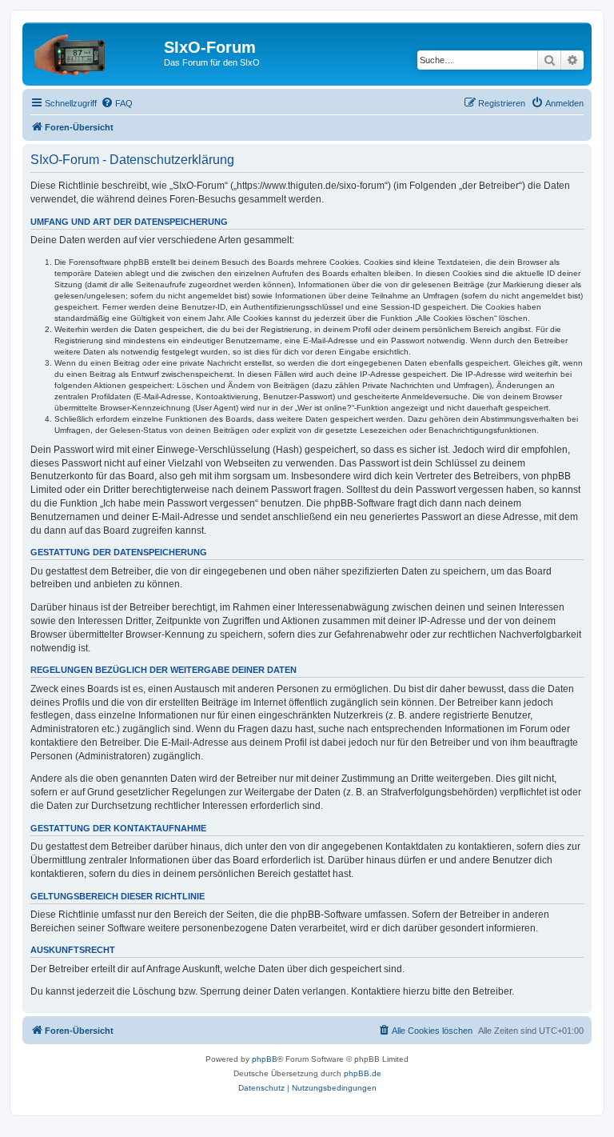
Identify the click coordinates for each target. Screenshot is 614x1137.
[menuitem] (117, 103)
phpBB (264, 1059)
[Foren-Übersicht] (95, 52)
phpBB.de (362, 1073)
